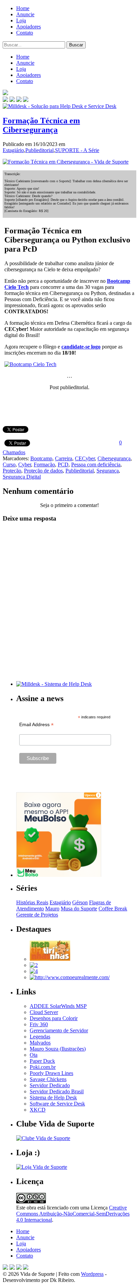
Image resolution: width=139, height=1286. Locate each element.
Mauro (52, 908)
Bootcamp (41, 458)
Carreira (63, 458)
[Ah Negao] (34, 971)
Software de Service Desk (57, 1103)
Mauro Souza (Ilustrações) (58, 1049)
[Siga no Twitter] (19, 100)
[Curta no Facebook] (12, 100)
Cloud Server (44, 1012)
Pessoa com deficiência (95, 464)
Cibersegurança (114, 458)
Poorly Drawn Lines (51, 1073)
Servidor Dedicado (50, 1085)
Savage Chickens (48, 1079)
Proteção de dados (43, 470)
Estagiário (13, 150)
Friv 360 (39, 1024)
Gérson (80, 902)
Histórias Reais (32, 902)
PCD (63, 464)
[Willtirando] (34, 965)
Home (22, 8)
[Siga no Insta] (5, 100)
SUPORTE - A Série (77, 150)
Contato (24, 33)
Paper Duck (42, 1061)
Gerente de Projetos (37, 915)
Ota (33, 1055)
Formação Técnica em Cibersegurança (41, 125)
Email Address (36, 724)
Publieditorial (39, 150)
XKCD (38, 1110)
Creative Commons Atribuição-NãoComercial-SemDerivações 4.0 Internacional (73, 1214)
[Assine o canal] (25, 100)
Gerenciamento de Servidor (59, 1030)
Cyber (24, 464)
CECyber (85, 458)
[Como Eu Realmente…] (70, 977)
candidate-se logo (81, 347)
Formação (44, 464)
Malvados (40, 1043)
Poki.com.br (43, 1067)
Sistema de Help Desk (53, 1097)
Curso (9, 464)
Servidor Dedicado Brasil (57, 1091)
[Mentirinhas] (50, 959)
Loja (21, 20)
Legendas (40, 1036)
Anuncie (25, 14)
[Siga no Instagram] (25, 1268)
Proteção (12, 470)
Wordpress (92, 1274)
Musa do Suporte (79, 908)
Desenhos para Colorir (54, 1018)
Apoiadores (28, 26)
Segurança (107, 470)
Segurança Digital (22, 477)
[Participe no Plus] (19, 1268)
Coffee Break (113, 908)
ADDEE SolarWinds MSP (58, 1006)
